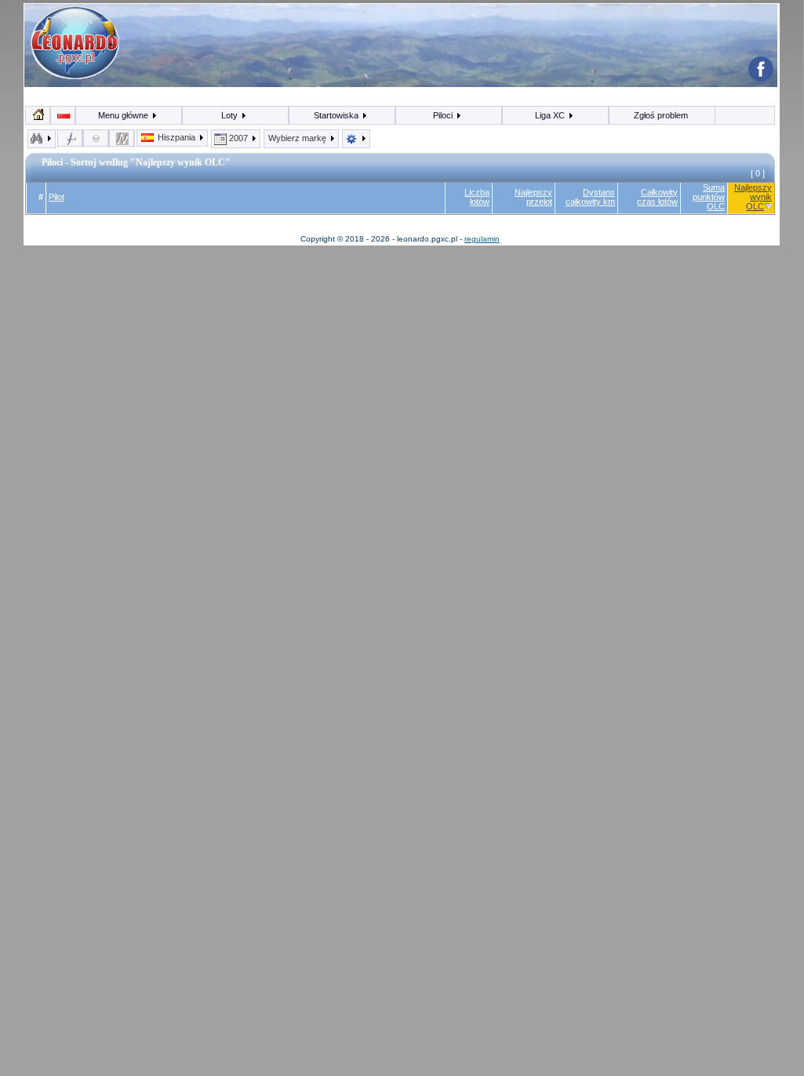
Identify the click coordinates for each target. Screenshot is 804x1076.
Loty (230, 115)
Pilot (56, 197)
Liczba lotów (476, 196)
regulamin (482, 238)
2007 (238, 138)
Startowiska (337, 115)
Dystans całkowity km (590, 196)
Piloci (444, 115)
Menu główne (124, 115)
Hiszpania (176, 137)
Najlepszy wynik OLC (753, 197)
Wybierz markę (298, 138)
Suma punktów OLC (709, 197)
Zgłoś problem (661, 115)
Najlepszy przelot (533, 196)
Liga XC (551, 115)
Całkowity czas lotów (657, 196)
